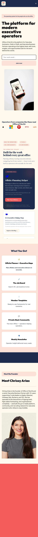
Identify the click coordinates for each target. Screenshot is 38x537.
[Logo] (3, 3)
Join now (19, 63)
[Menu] (36, 3)
